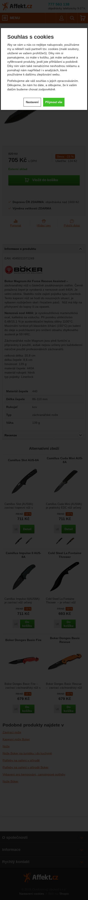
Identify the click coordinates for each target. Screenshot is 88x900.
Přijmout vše (53, 102)
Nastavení (32, 102)
